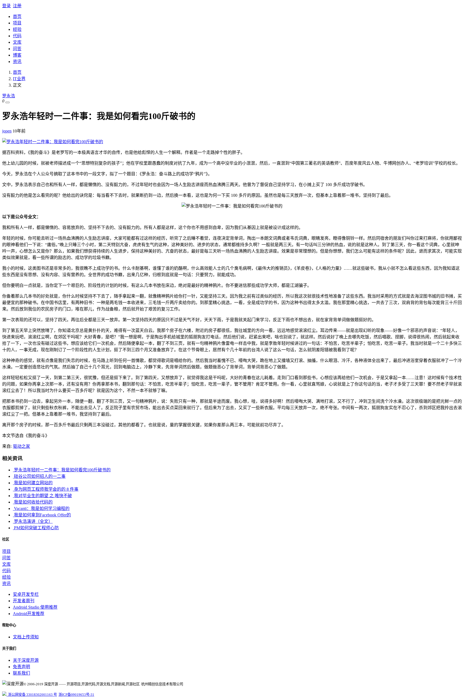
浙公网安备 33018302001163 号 (31, 695)
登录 (6, 5)
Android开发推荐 (28, 613)
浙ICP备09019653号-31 (76, 695)
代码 (17, 36)
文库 (17, 42)
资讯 (17, 61)
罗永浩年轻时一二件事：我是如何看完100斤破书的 (62, 470)
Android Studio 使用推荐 (35, 607)
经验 (17, 29)
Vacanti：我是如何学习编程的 (41, 508)
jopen (7, 131)
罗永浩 (8, 96)
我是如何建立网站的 (33, 482)
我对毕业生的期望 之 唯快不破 (42, 495)
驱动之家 (21, 446)
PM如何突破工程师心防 (36, 528)
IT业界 (19, 78)
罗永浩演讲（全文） (33, 521)
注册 (17, 5)
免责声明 (21, 666)
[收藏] (7, 102)
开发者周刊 (23, 600)
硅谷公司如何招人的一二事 (39, 476)
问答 (17, 48)
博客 (17, 55)
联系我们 (21, 673)
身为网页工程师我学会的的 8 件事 (45, 489)
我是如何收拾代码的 (33, 502)
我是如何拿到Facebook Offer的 (42, 515)
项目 (17, 23)
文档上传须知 (26, 637)
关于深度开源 (26, 660)
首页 (17, 16)
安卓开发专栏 (26, 594)
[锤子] (52, 141)
